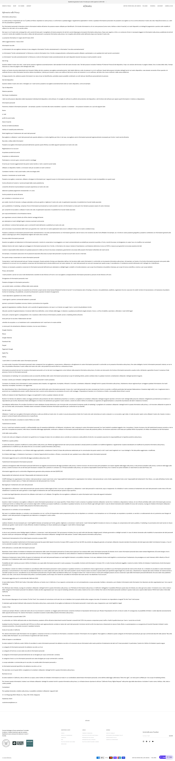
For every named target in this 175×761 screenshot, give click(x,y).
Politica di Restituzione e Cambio (90, 741)
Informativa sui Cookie (88, 737)
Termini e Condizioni (87, 733)
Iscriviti (171, 736)
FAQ (62, 739)
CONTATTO (63, 737)
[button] (132, 6)
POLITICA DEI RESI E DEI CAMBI (68, 741)
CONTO (63, 733)
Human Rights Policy (111, 737)
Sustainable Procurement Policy (114, 735)
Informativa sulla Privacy (89, 739)
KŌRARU (9, 758)
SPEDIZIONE (63, 744)
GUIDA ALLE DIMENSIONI (66, 735)
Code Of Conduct (110, 733)
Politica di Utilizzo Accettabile (90, 735)
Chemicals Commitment (112, 739)
